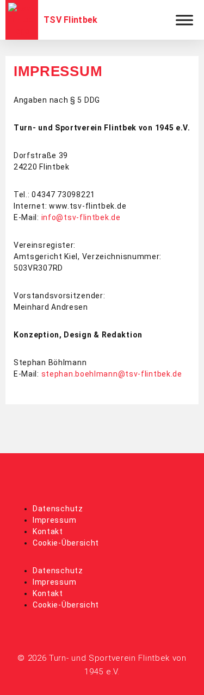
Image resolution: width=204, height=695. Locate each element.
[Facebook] (87, 478)
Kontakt (48, 531)
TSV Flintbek (71, 20)
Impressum (54, 520)
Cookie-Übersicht (66, 543)
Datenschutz (58, 508)
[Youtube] (117, 478)
